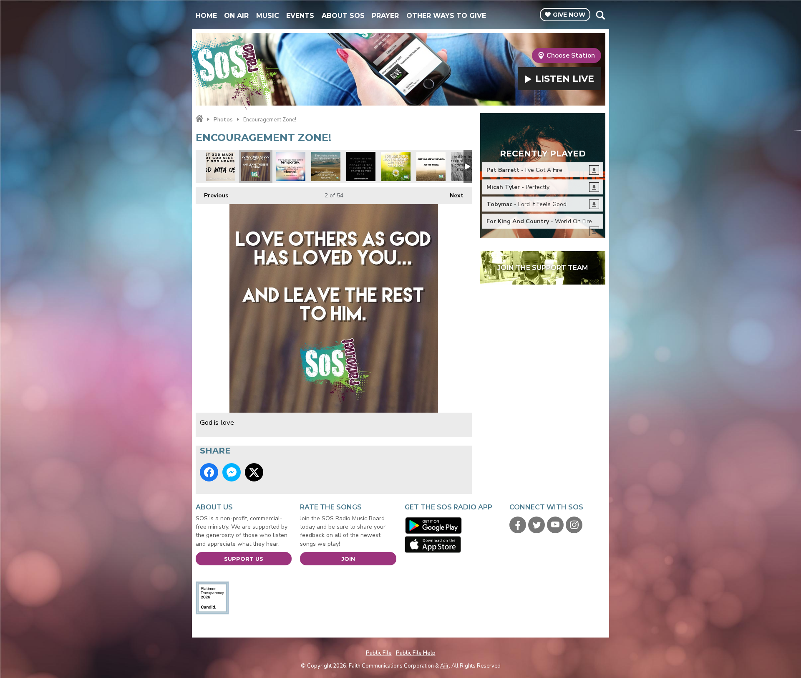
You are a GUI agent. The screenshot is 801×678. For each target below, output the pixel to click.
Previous (212, 195)
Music (267, 16)
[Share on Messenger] (231, 472)
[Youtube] (555, 525)
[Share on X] (254, 472)
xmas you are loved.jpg (396, 166)
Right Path (325, 166)
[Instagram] (574, 525)
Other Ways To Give (446, 16)
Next (452, 195)
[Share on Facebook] (209, 472)
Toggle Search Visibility (600, 15)
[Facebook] (517, 525)
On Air (236, 16)
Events (300, 16)
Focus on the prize (431, 166)
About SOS (343, 16)
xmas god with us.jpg (220, 166)
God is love (255, 166)
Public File (379, 653)
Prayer (385, 16)
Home (206, 16)
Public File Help (416, 653)
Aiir (444, 666)
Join (348, 558)
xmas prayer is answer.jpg (360, 166)
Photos (223, 120)
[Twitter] (536, 525)
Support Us (243, 558)
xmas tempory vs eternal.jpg (290, 166)
